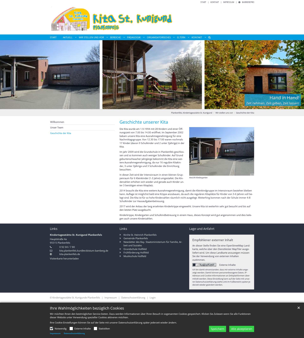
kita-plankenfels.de (69, 254)
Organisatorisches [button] (159, 37)
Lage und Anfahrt (201, 229)
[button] (208, 38)
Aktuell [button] (68, 37)
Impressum (55, 333)
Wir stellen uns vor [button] (91, 37)
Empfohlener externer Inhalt (212, 240)
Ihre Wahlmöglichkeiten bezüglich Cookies (87, 308)
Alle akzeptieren (241, 329)
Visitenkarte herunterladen (64, 258)
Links (53, 229)
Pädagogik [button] (134, 37)
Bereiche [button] (115, 37)
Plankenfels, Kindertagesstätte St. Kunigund (191, 112)
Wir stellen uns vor (224, 112)
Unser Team (56, 127)
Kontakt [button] (197, 37)
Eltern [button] (181, 37)
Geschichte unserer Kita (144, 122)
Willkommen (57, 121)
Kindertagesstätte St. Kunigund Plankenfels (76, 234)
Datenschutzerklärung (74, 333)
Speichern (217, 329)
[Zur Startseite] (152, 19)
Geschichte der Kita (245, 112)
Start (53, 37)
